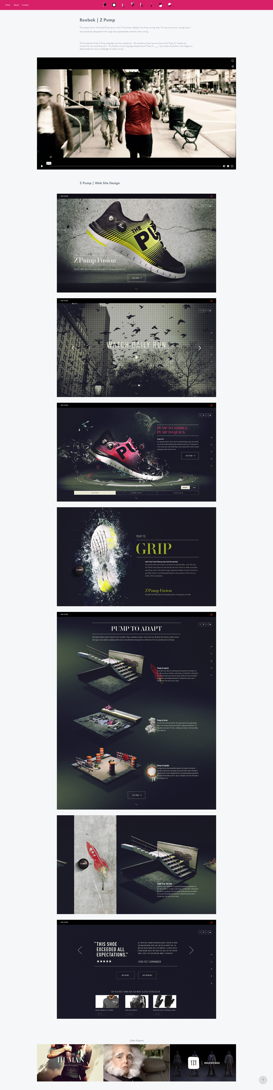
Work (7, 5)
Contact (25, 5)
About (16, 5)
